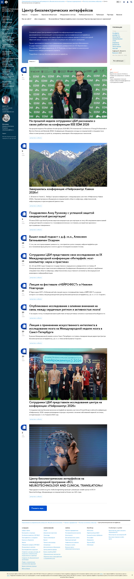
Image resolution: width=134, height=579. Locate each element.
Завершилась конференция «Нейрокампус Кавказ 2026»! (61, 190)
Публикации (100, 15)
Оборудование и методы (68, 15)
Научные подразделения (70, 522)
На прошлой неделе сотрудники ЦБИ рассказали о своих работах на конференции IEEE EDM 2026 (62, 122)
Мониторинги (69, 535)
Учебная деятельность (86, 15)
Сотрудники (34, 15)
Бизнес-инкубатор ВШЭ (50, 552)
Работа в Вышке (26, 568)
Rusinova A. (115, 53)
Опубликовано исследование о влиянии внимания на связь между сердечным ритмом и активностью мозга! (65, 307)
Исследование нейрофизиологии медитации (7, 53)
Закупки (24, 542)
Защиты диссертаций (70, 540)
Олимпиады (47, 535)
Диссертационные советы (72, 537)
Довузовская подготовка (50, 533)
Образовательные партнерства (52, 554)
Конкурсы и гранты (70, 545)
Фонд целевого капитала (28, 547)
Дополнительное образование (52, 547)
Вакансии (119, 15)
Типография (90, 537)
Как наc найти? (26, 19)
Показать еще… (37, 508)
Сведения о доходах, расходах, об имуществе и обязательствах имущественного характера (31, 553)
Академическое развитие (72, 542)
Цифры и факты (26, 530)
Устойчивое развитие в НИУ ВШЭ (31, 535)
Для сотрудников (39, 19)
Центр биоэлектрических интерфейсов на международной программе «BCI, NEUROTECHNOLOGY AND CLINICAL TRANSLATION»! (66, 482)
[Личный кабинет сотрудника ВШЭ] (127, 2)
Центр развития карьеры (50, 549)
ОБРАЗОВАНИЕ (49, 528)
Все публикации (118, 61)
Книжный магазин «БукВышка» (94, 535)
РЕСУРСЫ (90, 528)
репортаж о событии (36, 138)
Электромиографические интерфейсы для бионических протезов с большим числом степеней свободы (9, 62)
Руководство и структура (28, 533)
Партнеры (110, 15)
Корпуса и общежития (28, 540)
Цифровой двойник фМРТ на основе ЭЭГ (8, 46)
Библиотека (90, 530)
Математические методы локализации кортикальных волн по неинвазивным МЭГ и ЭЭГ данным (8, 37)
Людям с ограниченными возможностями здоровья (29, 563)
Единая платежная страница (29, 566)
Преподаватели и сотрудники (30, 537)
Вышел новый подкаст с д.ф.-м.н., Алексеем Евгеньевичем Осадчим (58, 238)
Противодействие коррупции (30, 549)
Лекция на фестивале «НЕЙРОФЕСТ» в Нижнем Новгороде (60, 286)
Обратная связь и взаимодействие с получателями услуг (53, 557)
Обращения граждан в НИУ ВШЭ (30, 545)
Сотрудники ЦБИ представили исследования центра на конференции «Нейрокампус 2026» (65, 404)
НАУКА (67, 528)
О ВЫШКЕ (25, 528)
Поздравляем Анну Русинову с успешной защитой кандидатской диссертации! (61, 214)
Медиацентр (90, 540)
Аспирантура (47, 545)
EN (120, 2)
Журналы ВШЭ (91, 542)
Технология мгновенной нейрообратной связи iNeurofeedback (7, 19)
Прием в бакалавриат (49, 537)
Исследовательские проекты (73, 533)
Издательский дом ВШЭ (93, 533)
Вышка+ (46, 540)
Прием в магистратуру (49, 542)
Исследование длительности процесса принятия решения (8, 83)
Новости (24, 15)
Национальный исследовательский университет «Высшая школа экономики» (42, 522)
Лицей (45, 530)
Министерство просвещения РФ (117, 534)
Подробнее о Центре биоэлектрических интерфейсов (48, 54)
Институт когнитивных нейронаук (88, 522)
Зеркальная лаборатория (49, 15)
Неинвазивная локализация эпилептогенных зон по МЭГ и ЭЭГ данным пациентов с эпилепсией (8, 73)
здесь (101, 574)
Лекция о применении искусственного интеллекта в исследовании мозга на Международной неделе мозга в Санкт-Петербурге (65, 328)
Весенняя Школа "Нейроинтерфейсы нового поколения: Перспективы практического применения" (80, 19)
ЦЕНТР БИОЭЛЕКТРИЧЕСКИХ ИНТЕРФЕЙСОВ (10, 9)
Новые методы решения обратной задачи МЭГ (8, 27)
